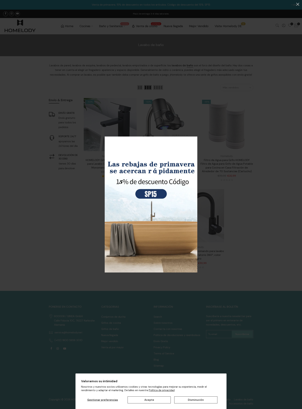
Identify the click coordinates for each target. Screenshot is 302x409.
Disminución (196, 400)
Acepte (149, 400)
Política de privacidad (162, 390)
